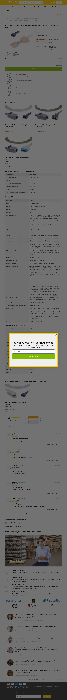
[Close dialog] (56, 335)
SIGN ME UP (33, 356)
